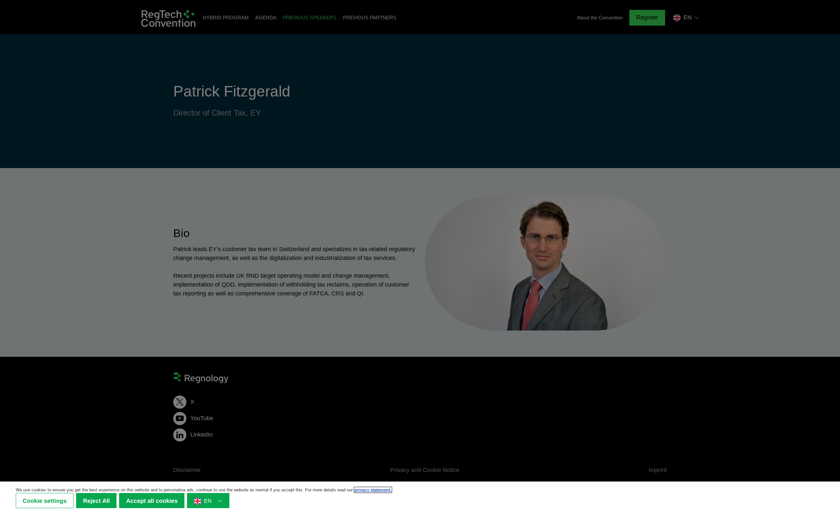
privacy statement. (372, 489)
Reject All (96, 501)
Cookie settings (45, 501)
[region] (420, 498)
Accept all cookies (152, 501)
